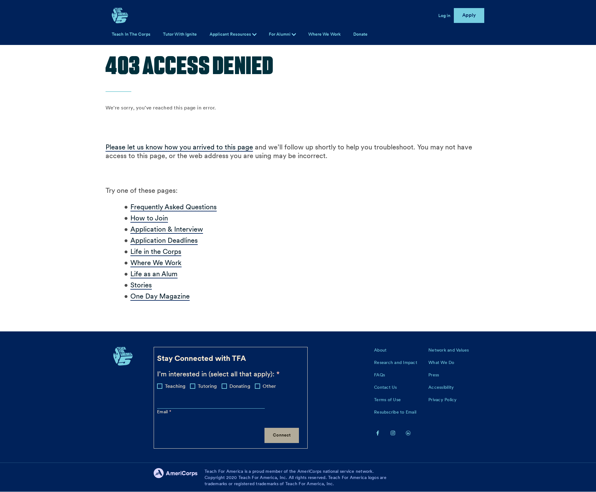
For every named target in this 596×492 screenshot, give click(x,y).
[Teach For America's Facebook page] (378, 433)
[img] (294, 35)
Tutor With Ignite (180, 34)
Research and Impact (395, 362)
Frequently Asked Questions (173, 207)
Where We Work (324, 34)
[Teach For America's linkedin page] (408, 433)
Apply (469, 15)
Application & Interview (166, 229)
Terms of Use (387, 399)
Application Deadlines (164, 240)
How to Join (149, 218)
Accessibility (441, 387)
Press (433, 374)
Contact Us (385, 387)
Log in (444, 15)
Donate (360, 34)
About (380, 350)
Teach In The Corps (131, 34)
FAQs (379, 374)
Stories (141, 285)
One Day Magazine (160, 296)
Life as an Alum (154, 274)
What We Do (441, 362)
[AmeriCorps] (179, 477)
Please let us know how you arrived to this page (179, 147)
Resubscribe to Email (395, 412)
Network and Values (448, 350)
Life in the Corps (155, 251)
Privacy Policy (442, 399)
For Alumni (280, 34)
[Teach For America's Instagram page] (393, 433)
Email (163, 411)
